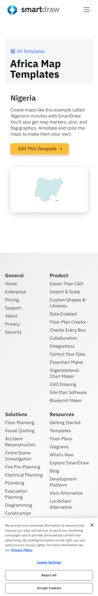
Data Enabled (63, 314)
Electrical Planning (24, 475)
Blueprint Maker (66, 400)
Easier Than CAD (66, 284)
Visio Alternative (66, 493)
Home (11, 284)
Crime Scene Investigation (18, 456)
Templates (60, 430)
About (11, 316)
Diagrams (59, 447)
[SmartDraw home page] (34, 10)
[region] (49, 557)
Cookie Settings (49, 562)
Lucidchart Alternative (61, 504)
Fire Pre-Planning (22, 467)
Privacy (12, 324)
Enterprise (15, 292)
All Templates (30, 51)
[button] (86, 9)
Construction (18, 513)
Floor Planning (19, 422)
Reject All (49, 575)
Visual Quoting (19, 430)
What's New (62, 455)
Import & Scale (65, 292)
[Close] (91, 525)
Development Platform (63, 482)
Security (13, 332)
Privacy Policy (21, 550)
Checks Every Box (68, 330)
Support (13, 308)
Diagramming (18, 505)
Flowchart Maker (67, 362)
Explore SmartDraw (69, 463)
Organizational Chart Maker (64, 373)
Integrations (62, 346)
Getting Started (65, 422)
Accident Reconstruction (20, 442)
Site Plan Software (68, 392)
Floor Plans (61, 439)
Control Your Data (67, 354)
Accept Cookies (49, 588)
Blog (54, 471)
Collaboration (63, 338)
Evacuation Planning (16, 494)
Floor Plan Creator (68, 322)
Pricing (12, 300)
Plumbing (14, 483)
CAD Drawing (63, 384)
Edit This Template (37, 148)
